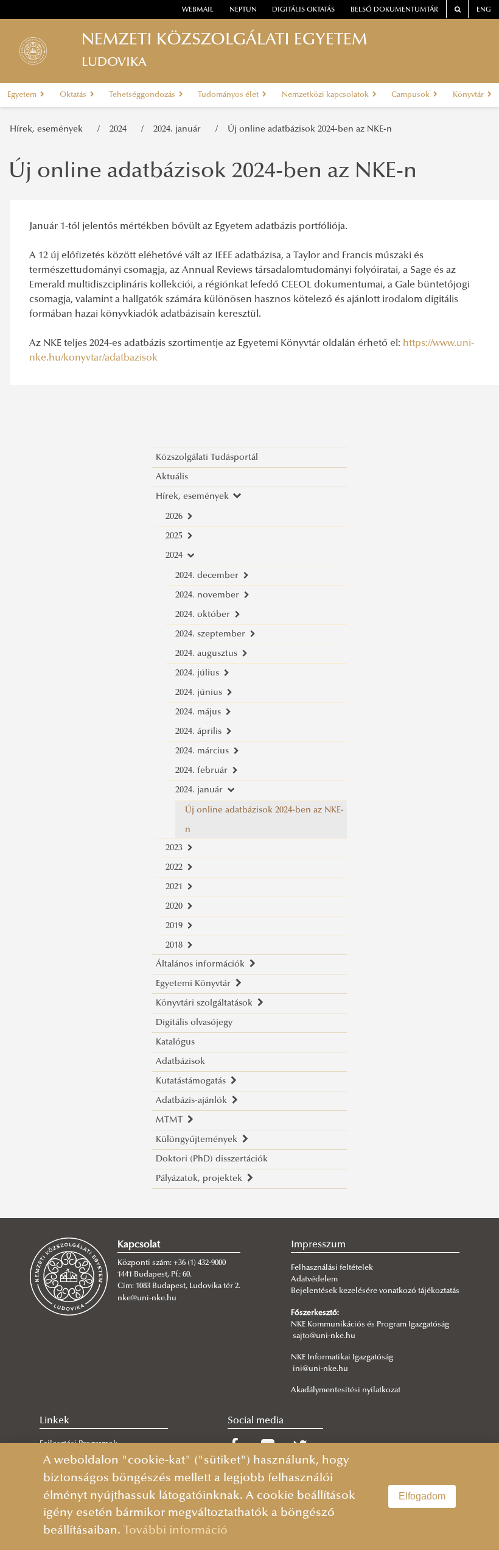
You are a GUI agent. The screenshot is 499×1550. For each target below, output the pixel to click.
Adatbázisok (180, 1061)
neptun (243, 10)
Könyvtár (469, 95)
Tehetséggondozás (143, 95)
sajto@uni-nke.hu (324, 1336)
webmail (198, 10)
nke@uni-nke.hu (146, 1298)
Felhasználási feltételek (332, 1268)
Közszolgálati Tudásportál (207, 457)
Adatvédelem (314, 1279)
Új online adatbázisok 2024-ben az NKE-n (310, 129)
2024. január (179, 129)
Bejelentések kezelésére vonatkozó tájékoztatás (375, 1291)
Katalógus (175, 1042)
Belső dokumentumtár (394, 10)
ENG (483, 10)
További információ (176, 1531)
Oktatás (74, 95)
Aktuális (172, 477)
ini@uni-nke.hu (320, 1369)
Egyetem (22, 95)
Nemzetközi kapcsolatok (326, 95)
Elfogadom (422, 1496)
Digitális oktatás (303, 10)
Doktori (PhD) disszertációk (212, 1159)
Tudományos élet (229, 95)
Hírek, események (49, 129)
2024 (120, 129)
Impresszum (318, 1245)
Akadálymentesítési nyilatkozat (345, 1390)
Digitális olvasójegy (194, 1022)
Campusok (411, 95)
